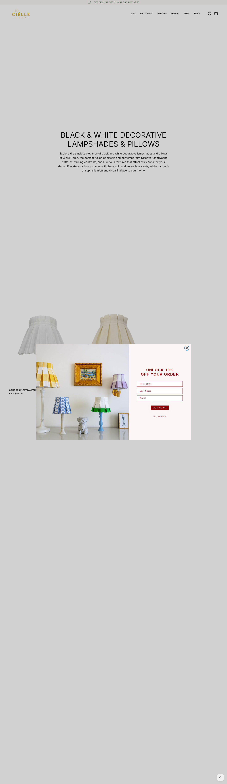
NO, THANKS (159, 416)
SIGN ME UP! (160, 408)
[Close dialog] (187, 348)
